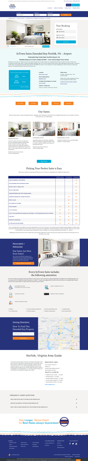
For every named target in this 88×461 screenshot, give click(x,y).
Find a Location (20, 18)
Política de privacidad (76, 454)
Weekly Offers (76, 8)
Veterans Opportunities (13, 446)
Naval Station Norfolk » (50, 370)
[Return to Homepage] (12, 6)
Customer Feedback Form (49, 443)
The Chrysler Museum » (51, 364)
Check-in (36, 13)
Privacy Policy (43, 460)
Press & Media (11, 448)
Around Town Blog (35, 442)
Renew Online (63, 83)
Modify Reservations (60, 447)
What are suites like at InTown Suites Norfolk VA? (25, 399)
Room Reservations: (72, 1)
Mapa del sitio (77, 456)
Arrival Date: (59, 29)
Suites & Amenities (58, 8)
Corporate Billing (35, 446)
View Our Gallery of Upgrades (23, 263)
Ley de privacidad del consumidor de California (62, 454)
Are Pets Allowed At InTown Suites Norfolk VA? (24, 403)
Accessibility (34, 444)
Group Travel (68, 8)
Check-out (50, 13)
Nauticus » (47, 366)
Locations (50, 8)
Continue (78, 460)
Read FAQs (47, 445)
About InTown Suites (12, 442)
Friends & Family (24, 442)
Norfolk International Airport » (52, 368)
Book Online (44, 161)
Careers (10, 444)
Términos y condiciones (69, 456)
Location (18, 13)
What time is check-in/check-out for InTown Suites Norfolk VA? (29, 407)
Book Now (46, 46)
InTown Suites (12, 18)
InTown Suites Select (24, 444)
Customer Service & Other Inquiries (68, 81)
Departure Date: (60, 35)
